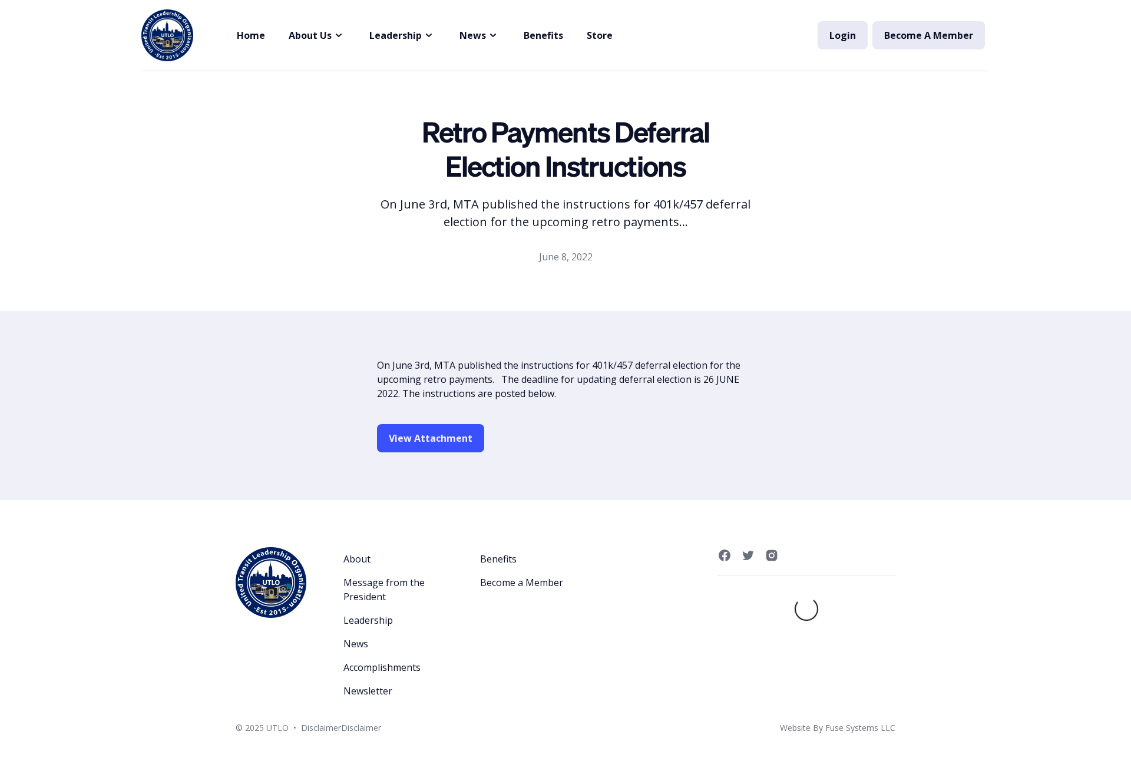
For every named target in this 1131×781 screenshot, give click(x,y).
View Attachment (430, 438)
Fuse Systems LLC (860, 727)
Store (600, 35)
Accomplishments (382, 667)
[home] (167, 35)
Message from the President (384, 589)
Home (251, 35)
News (355, 643)
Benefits (543, 35)
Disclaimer (321, 727)
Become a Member (521, 582)
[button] (317, 35)
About (357, 558)
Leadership (368, 620)
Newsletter (367, 690)
